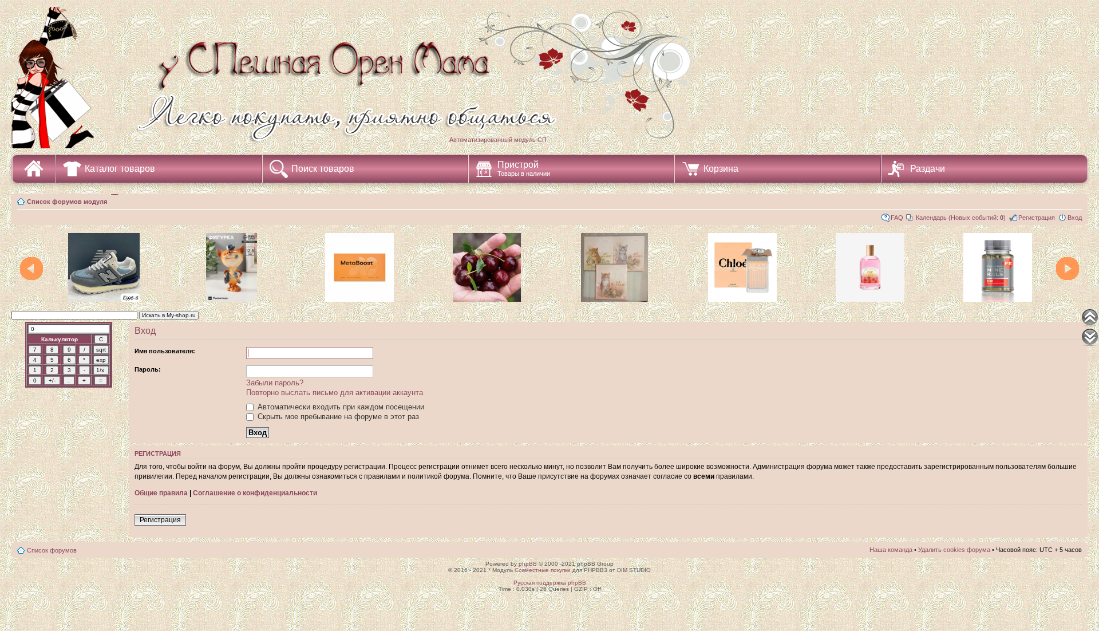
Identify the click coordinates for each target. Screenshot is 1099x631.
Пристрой (523, 168)
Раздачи (927, 168)
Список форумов (52, 550)
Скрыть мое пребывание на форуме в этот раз (337, 416)
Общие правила (161, 493)
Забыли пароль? (274, 382)
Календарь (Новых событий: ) (961, 217)
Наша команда (890, 549)
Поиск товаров (322, 168)
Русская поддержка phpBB (549, 582)
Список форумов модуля (67, 201)
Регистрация (1036, 217)
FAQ (897, 217)
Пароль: (148, 369)
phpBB (528, 564)
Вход (1075, 217)
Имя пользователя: (165, 351)
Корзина (720, 168)
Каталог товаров (120, 168)
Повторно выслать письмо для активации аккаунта (334, 392)
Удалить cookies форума (954, 549)
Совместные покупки (543, 570)
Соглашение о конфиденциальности (255, 493)
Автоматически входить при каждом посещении (339, 407)
